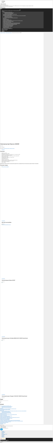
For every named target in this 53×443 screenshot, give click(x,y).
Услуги (3, 433)
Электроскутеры (12, 148)
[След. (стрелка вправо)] (1, 442)
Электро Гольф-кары (5, 29)
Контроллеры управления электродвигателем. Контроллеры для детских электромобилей (14, 15)
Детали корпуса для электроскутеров (8, 25)
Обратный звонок (2, 7)
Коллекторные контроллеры (8, 16)
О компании (3, 1)
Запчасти (3, 11)
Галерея (3, 2)
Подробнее (3, 220)
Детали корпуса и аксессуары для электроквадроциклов (10, 17)
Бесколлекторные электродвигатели (9, 12)
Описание (3, 149)
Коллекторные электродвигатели (9, 13)
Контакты (3, 31)
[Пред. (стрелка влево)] (0, 442)
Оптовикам (3, 434)
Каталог (4, 32)
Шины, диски (4, 18)
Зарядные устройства (6, 19)
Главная (1, 32)
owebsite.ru (7, 440)
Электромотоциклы (9, 32)
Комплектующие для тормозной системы (8, 21)
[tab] (23, 149)
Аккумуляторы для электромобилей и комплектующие (10, 14)
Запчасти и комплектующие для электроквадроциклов (10, 24)
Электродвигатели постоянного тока (7, 28)
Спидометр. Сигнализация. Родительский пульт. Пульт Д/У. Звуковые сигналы (13, 20)
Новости (3, 30)
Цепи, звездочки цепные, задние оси (7, 26)
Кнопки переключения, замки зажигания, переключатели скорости (11, 23)
